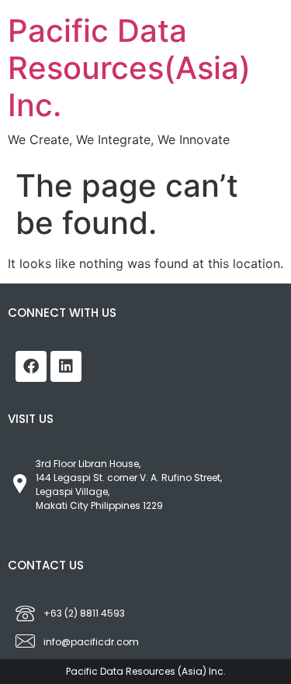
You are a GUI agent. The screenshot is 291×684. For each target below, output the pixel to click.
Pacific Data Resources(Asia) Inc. (129, 68)
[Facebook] (31, 366)
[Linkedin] (65, 366)
